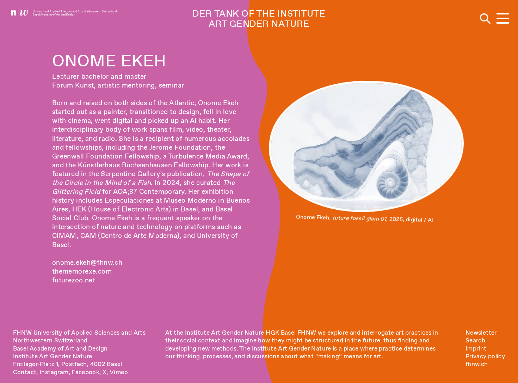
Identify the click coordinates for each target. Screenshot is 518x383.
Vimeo (119, 372)
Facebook (85, 372)
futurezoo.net (73, 280)
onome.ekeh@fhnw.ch (87, 262)
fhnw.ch (476, 364)
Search (475, 340)
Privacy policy (485, 356)
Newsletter (481, 332)
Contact (25, 372)
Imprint (476, 348)
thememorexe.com (82, 271)
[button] (502, 18)
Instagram (53, 372)
